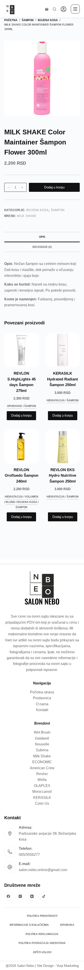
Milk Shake (27, 216)
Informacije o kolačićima (29, 924)
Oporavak (14, 406)
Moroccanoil (42, 791)
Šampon (58, 210)
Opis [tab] (42, 236)
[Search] (54, 9)
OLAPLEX (42, 786)
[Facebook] (8, 896)
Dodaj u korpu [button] (21, 415)
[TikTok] (43, 896)
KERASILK (42, 798)
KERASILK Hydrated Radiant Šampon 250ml (62, 379)
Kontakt (42, 710)
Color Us (42, 803)
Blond (10, 502)
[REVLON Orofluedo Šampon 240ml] (21, 446)
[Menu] (75, 8)
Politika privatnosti (42, 916)
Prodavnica (42, 698)
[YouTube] (32, 896)
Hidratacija (56, 400)
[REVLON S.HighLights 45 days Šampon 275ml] (21, 350)
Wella (42, 780)
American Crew (42, 768)
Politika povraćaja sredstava (42, 943)
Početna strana (42, 692)
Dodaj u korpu (54, 187)
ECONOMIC (42, 762)
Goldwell (42, 738)
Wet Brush (42, 732)
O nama (42, 704)
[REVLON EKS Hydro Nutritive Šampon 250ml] (62, 446)
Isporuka (67, 924)
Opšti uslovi (42, 952)
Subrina (42, 750)
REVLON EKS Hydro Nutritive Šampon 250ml (62, 475)
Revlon (42, 774)
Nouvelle (42, 744)
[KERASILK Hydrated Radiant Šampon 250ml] (62, 350)
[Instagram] (20, 896)
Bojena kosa (37, 210)
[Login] (63, 9)
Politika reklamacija (42, 934)
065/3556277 (29, 854)
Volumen (31, 496)
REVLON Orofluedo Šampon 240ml (21, 475)
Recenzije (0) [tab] (42, 247)
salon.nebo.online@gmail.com (43, 870)
